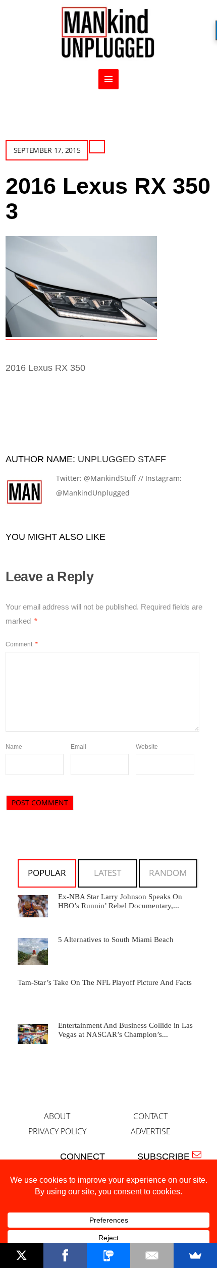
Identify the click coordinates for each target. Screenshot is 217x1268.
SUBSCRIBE (166, 1156)
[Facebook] (65, 1255)
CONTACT (150, 1116)
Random (168, 872)
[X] (21, 1255)
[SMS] (108, 1255)
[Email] (152, 1255)
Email (78, 746)
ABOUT (57, 1116)
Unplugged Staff (122, 459)
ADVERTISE (151, 1131)
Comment (22, 644)
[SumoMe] (195, 1255)
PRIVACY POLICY (57, 1131)
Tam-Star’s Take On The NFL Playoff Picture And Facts (105, 982)
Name (14, 746)
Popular (47, 872)
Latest (107, 872)
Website (147, 746)
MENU (108, 79)
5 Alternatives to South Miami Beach (116, 939)
